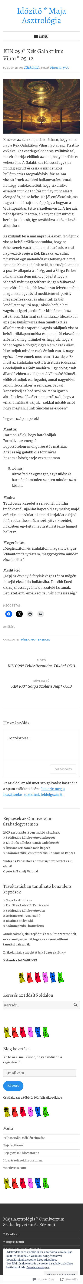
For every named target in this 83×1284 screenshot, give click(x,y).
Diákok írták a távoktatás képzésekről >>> (35, 952)
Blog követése (16, 1049)
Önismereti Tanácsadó (23, 916)
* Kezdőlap (11, 1234)
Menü (44, 36)
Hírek (25, 639)
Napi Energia (40, 639)
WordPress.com (14, 1168)
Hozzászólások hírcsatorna (23, 1160)
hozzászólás (63, 769)
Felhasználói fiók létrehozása (24, 1138)
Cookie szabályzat (38, 1267)
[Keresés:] (41, 1005)
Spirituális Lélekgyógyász (25, 911)
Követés (13, 1086)
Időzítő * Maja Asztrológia (41, 15)
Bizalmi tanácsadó (19, 921)
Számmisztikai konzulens (25, 926)
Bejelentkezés (13, 1145)
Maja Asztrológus (19, 900)
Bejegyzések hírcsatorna (21, 1153)
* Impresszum (13, 1242)
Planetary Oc (59, 67)
